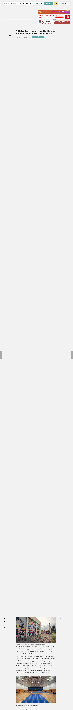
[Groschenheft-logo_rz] (17, 21)
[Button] (10, 35)
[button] (68, 3)
